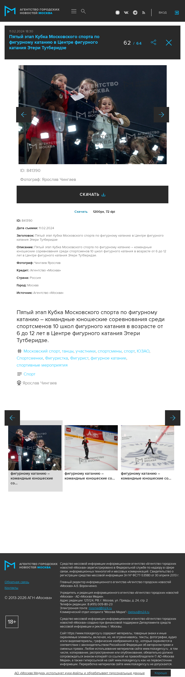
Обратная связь (17, 582)
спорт (129, 351)
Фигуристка (56, 358)
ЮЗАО (143, 351)
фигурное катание (108, 358)
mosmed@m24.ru (100, 608)
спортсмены (110, 351)
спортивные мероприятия (42, 365)
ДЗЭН (117, 12)
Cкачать (81, 212)
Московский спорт (42, 351)
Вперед (161, 114)
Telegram (135, 12)
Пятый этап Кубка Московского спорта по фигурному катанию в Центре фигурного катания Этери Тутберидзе (54, 42)
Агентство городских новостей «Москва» (32, 11)
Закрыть (169, 42)
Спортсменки (30, 358)
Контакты (11, 588)
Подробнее (35, 456)
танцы (67, 351)
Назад (24, 114)
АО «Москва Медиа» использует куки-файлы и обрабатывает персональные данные (79, 673)
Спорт (29, 374)
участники (86, 351)
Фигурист (79, 358)
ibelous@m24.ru (138, 612)
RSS (143, 12)
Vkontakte (126, 12)
